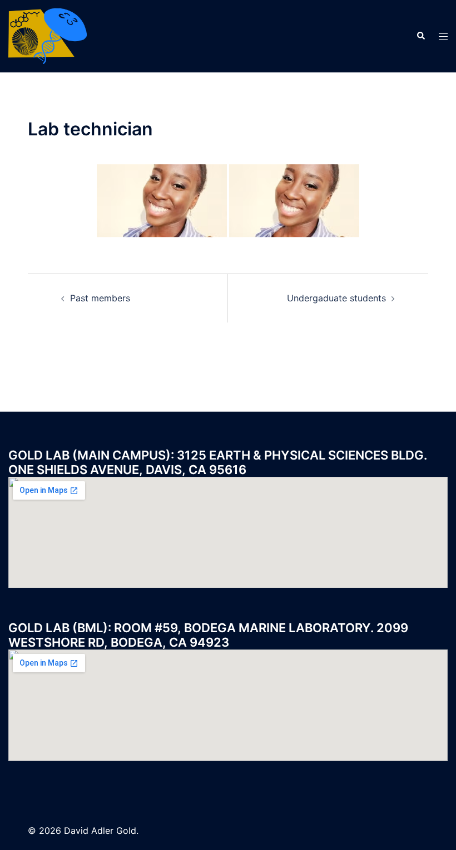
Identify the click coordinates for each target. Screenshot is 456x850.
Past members (100, 298)
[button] (420, 36)
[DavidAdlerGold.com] (47, 35)
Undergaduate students (336, 298)
